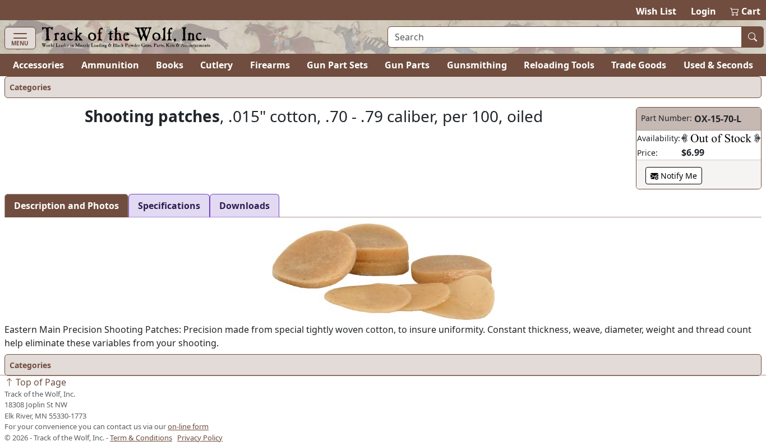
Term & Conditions (141, 438)
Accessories (38, 65)
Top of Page (39, 382)
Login (703, 11)
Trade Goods (638, 65)
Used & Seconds (718, 65)
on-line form (188, 426)
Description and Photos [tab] (66, 205)
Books (169, 65)
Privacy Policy (200, 438)
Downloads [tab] (244, 205)
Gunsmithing (477, 65)
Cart (746, 11)
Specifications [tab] (169, 205)
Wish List (656, 11)
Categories (30, 87)
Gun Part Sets (337, 65)
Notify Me (677, 175)
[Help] (720, 138)
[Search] (752, 37)
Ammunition (110, 65)
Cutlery (216, 65)
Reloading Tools (559, 65)
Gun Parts (407, 65)
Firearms (270, 65)
